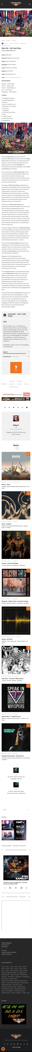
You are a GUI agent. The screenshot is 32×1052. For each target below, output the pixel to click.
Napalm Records (7, 984)
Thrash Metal (6, 992)
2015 (12, 966)
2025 (3, 970)
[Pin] (13, 407)
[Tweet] (9, 407)
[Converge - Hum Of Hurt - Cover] (16, 621)
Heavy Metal (14, 978)
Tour (24, 992)
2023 (21, 968)
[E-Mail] (18, 407)
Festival (4, 976)
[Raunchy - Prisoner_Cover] (16, 466)
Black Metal (24, 970)
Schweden (10, 990)
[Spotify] (17, 1044)
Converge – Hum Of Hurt (7, 639)
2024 (25, 968)
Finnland (12, 976)
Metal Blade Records (13, 982)
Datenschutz (24, 1040)
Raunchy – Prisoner (6, 484)
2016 (16, 966)
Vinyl (13, 636)
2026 (8, 970)
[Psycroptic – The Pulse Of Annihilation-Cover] (16, 545)
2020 (8, 968)
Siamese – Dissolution (6, 524)
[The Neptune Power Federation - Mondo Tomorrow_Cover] (16, 737)
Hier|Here (13, 952)
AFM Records (15, 970)
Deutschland (15, 974)
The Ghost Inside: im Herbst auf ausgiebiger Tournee (16, 776)
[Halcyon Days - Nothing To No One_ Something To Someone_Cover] (16, 583)
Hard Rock (5, 978)
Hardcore (26, 976)
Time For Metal (16, 992)
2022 (16, 968)
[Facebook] (4, 1044)
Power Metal (22, 986)
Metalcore (25, 982)
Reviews (17, 43)
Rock (3, 990)
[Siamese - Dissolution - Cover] (16, 505)
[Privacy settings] (3, 1049)
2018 (25, 966)
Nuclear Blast (18, 984)
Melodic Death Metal (21, 980)
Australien (20, 381)
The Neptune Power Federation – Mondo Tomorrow (13, 756)
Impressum (18, 1040)
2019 (3, 968)
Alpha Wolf (12, 381)
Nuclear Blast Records (9, 986)
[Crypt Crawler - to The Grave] (16, 660)
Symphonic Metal (20, 990)
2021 (12, 968)
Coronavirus (22, 972)
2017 (21, 966)
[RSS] (20, 1044)
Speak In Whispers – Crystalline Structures (11, 716)
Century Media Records (9, 972)
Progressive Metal (7, 988)
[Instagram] (11, 1044)
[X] (7, 1044)
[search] (28, 810)
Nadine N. (6, 43)
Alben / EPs (12, 43)
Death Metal (6, 974)
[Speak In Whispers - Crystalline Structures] (16, 698)
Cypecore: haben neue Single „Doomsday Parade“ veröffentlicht (16, 791)
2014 (8, 966)
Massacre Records (7, 980)
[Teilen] (22, 407)
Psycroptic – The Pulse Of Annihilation (10, 563)
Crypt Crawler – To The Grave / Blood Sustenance (12, 678)
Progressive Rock (20, 988)
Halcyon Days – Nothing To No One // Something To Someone (15, 601)
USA (28, 992)
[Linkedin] (14, 1044)
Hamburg (19, 976)
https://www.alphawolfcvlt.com (13, 77)
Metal (4, 982)
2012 (3, 966)
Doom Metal (24, 974)
